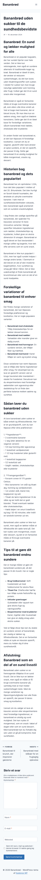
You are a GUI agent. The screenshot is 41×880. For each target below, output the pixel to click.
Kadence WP (22, 873)
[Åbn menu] (36, 4)
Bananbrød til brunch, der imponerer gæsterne (9, 753)
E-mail (8, 828)
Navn (8, 817)
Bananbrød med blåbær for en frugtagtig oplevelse (30, 753)
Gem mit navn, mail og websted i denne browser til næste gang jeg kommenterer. (20, 848)
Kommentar (10, 780)
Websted (9, 840)
